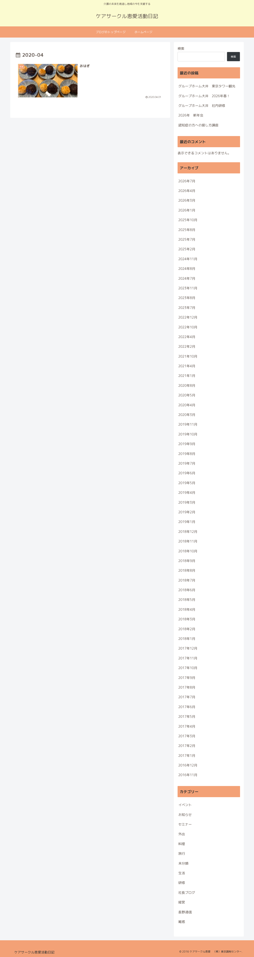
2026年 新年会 (190, 115)
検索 (181, 48)
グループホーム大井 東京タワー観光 (206, 86)
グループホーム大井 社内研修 (201, 105)
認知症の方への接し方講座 (198, 125)
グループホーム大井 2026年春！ (204, 96)
